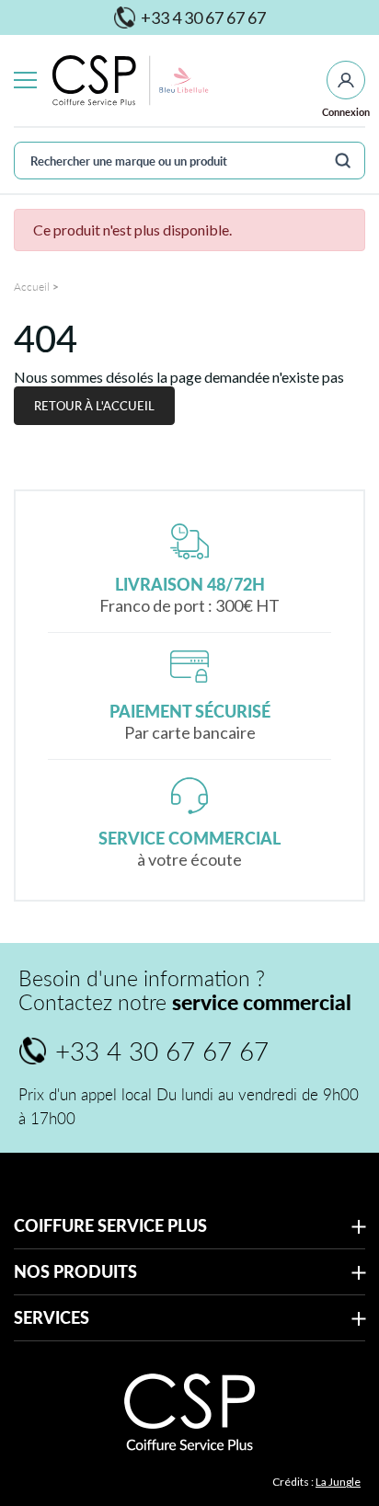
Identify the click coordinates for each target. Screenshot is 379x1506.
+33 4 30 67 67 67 (190, 17)
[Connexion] (346, 80)
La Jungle (338, 1482)
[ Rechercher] (342, 161)
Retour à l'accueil (94, 405)
